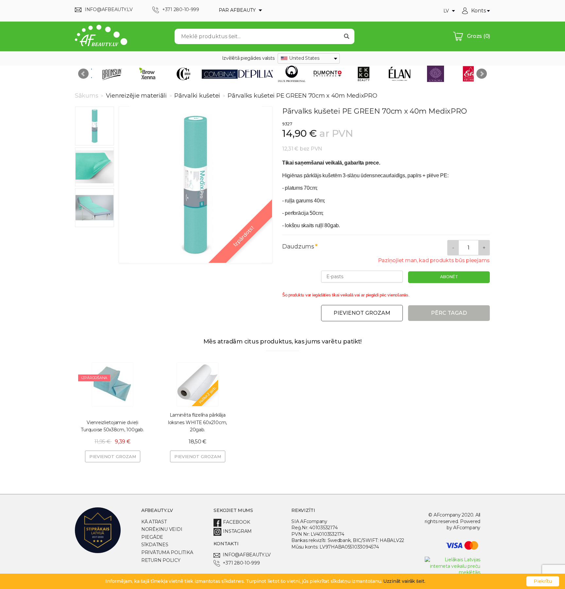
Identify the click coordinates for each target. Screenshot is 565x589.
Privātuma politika (167, 552)
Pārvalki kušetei (197, 95)
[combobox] (309, 58)
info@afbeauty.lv (247, 555)
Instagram (237, 531)
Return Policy (160, 560)
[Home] (101, 36)
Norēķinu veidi (161, 529)
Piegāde (152, 537)
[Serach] (346, 36)
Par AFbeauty (238, 10)
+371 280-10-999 (241, 563)
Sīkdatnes (154, 545)
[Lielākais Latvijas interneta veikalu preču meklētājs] (452, 572)
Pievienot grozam (362, 313)
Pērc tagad (449, 313)
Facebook (236, 522)
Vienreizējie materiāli (136, 95)
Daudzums (298, 246)
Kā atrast (154, 522)
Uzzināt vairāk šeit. (404, 581)
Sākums (87, 95)
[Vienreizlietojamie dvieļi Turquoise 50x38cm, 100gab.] (112, 384)
